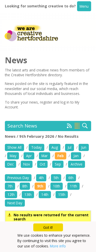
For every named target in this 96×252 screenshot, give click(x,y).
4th (41, 177)
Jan (76, 155)
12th (11, 194)
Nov (26, 164)
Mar (44, 155)
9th (40, 186)
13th (27, 194)
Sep (58, 164)
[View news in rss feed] (69, 126)
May (13, 155)
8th (24, 186)
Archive (76, 164)
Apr (29, 155)
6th (70, 177)
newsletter (14, 88)
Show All (14, 147)
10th (56, 186)
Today (36, 147)
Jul (69, 147)
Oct (42, 164)
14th (44, 194)
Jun (83, 147)
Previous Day (18, 177)
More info (58, 246)
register (46, 102)
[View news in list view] (77, 125)
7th (10, 186)
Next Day (14, 202)
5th (56, 177)
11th (73, 186)
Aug (54, 147)
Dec (10, 164)
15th (61, 194)
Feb (60, 155)
